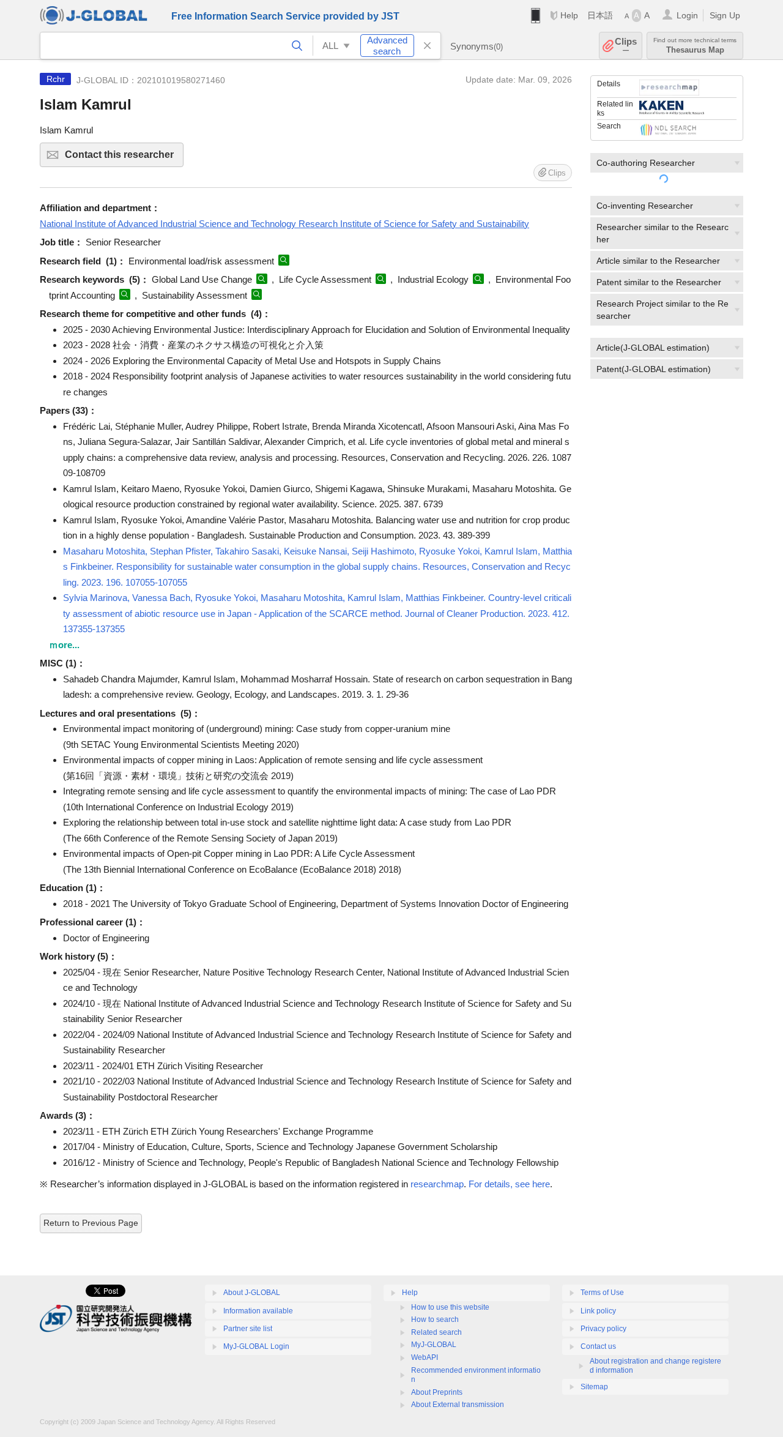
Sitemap (594, 1387)
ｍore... (64, 645)
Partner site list (247, 1328)
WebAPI (424, 1357)
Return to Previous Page (90, 1223)
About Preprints (436, 1392)
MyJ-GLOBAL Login (256, 1346)
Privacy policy (603, 1328)
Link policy (598, 1311)
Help (569, 15)
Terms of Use (602, 1292)
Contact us (598, 1346)
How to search (435, 1319)
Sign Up (725, 15)
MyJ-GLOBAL (433, 1344)
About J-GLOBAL (251, 1292)
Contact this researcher (124, 158)
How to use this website (450, 1307)
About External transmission (457, 1404)
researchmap (437, 1184)
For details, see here (509, 1184)
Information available (258, 1311)
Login (687, 15)
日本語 (600, 15)
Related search (436, 1332)
